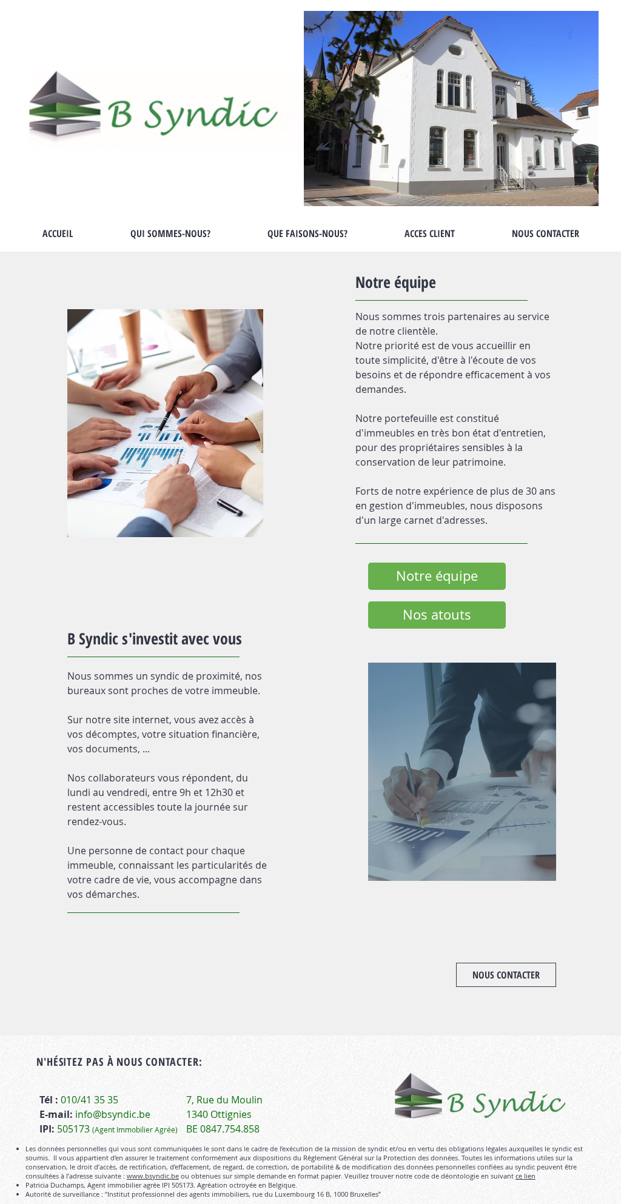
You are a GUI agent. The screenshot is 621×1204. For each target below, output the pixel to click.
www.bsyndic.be (153, 1175)
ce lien (525, 1175)
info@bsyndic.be (112, 1114)
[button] (165, 423)
